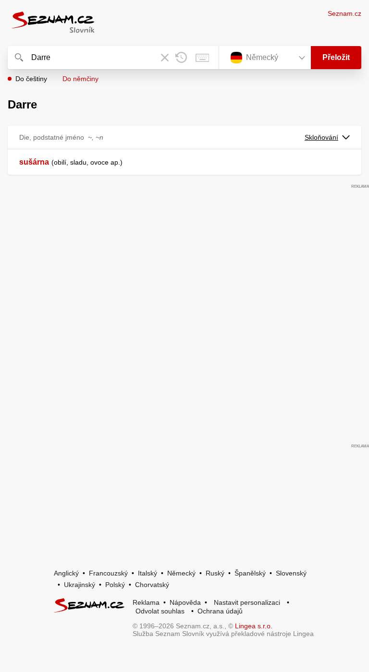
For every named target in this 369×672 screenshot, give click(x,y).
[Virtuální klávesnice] (202, 57)
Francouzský (108, 573)
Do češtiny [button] (31, 79)
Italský (147, 573)
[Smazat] (165, 57)
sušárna (34, 162)
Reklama (146, 602)
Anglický (66, 573)
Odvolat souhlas (159, 611)
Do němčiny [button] (80, 79)
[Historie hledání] (181, 57)
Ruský (215, 573)
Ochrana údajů (220, 611)
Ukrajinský (79, 584)
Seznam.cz (344, 13)
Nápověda (185, 602)
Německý (181, 573)
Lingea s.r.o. (253, 626)
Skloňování (321, 137)
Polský (115, 584)
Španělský (250, 573)
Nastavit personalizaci (247, 602)
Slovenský (291, 573)
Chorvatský (152, 584)
